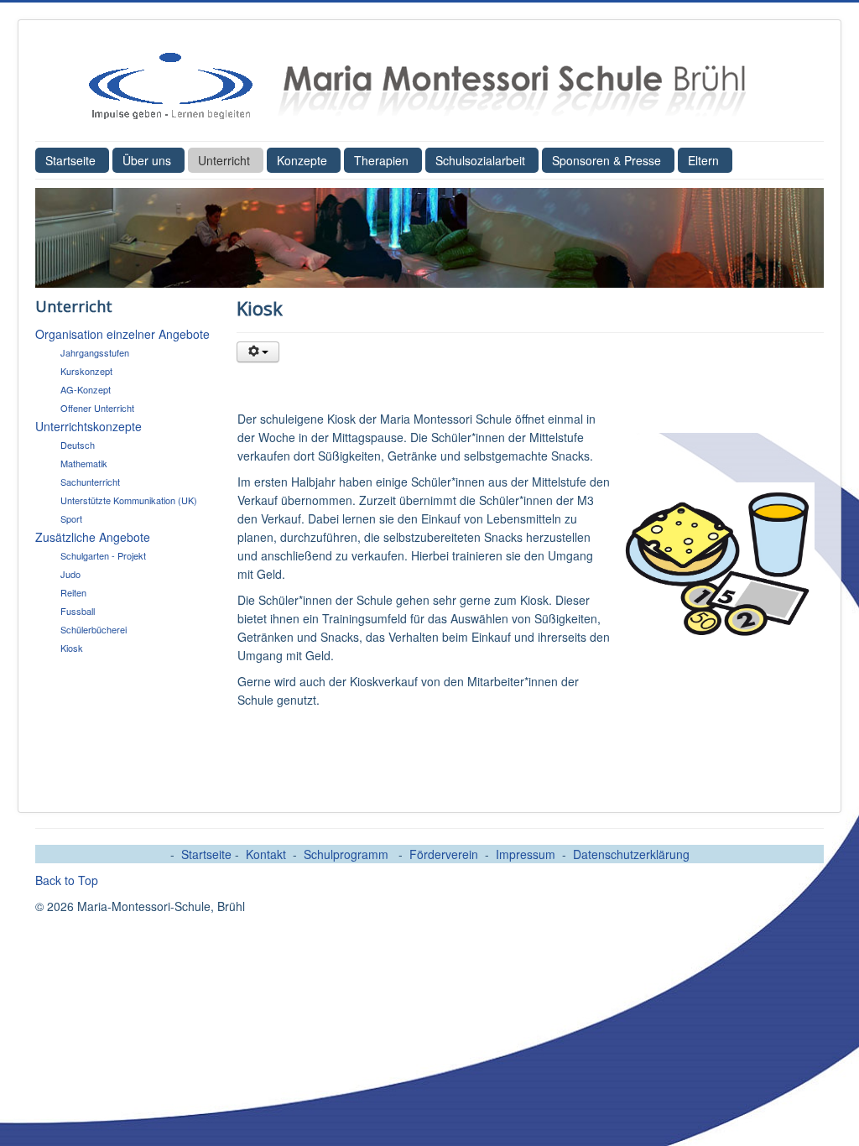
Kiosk (71, 647)
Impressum (525, 854)
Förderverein (443, 854)
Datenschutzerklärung (631, 854)
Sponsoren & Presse (606, 160)
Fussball (77, 610)
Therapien (381, 160)
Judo (70, 574)
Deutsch (77, 444)
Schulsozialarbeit (480, 160)
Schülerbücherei (93, 629)
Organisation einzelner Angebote (122, 334)
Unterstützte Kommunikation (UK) (128, 500)
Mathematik (83, 463)
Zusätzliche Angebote (92, 537)
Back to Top (66, 880)
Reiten (73, 592)
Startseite (70, 160)
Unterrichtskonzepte (88, 426)
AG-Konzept (85, 389)
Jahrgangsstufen (94, 352)
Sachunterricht (90, 481)
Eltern (703, 160)
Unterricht (224, 160)
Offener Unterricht (97, 407)
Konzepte (302, 160)
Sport (71, 518)
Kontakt (266, 854)
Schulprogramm (348, 854)
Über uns (146, 160)
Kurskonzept (86, 371)
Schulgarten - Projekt (103, 555)
